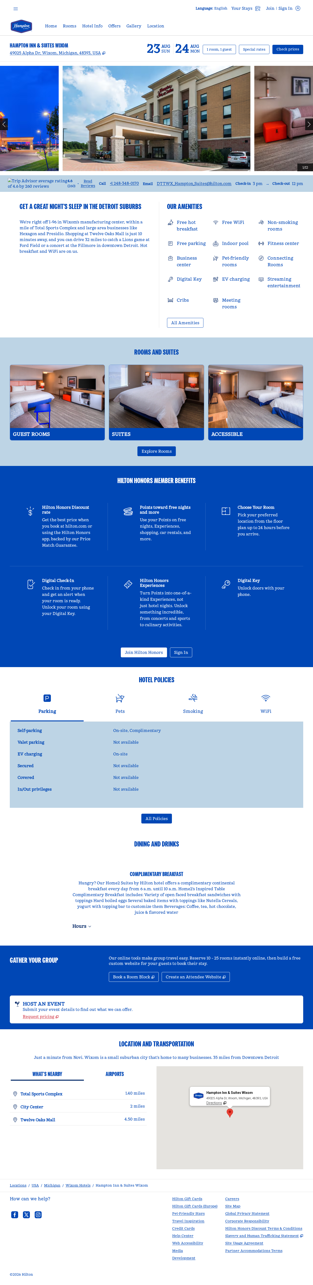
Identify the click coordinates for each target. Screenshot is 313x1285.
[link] (124, 183)
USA (35, 1185)
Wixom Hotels (78, 1185)
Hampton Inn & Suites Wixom (122, 1185)
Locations (18, 1185)
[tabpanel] (156, 765)
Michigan (52, 1185)
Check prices (290, 49)
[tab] (47, 705)
